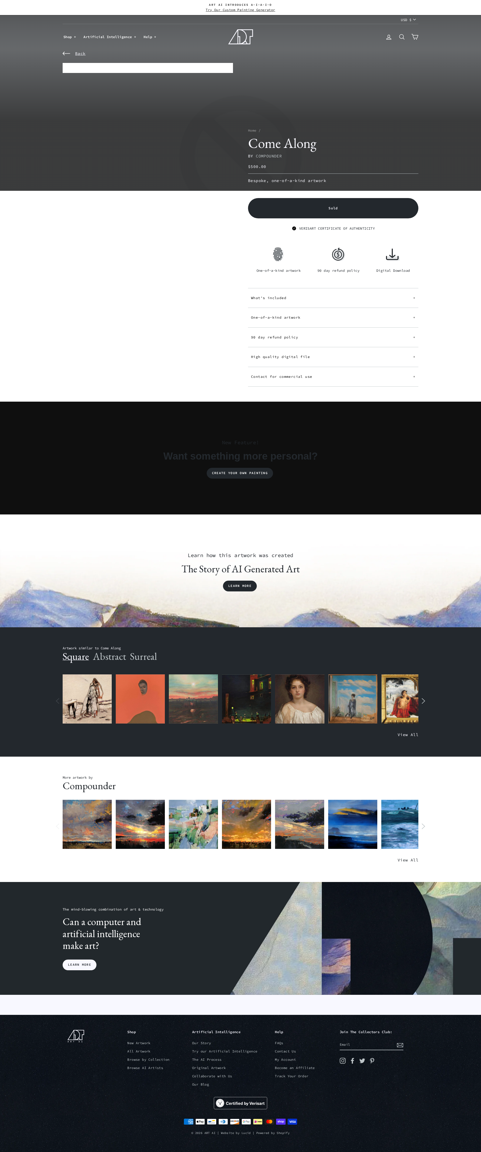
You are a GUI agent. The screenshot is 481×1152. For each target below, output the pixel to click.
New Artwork (138, 1043)
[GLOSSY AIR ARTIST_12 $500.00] (87, 824)
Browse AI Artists (145, 1068)
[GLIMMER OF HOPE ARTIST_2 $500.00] (246, 699)
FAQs (279, 1043)
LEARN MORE (79, 965)
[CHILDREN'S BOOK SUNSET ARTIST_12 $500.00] (193, 699)
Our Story (201, 1043)
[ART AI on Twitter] (362, 1061)
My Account (285, 1059)
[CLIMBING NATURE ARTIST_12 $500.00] (246, 824)
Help (149, 37)
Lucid (246, 1133)
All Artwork (138, 1051)
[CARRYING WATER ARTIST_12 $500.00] (405, 824)
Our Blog (200, 1084)
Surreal (143, 656)
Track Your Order (291, 1076)
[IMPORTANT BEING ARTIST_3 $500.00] (353, 699)
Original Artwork (209, 1068)
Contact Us (285, 1051)
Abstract (109, 656)
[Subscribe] (400, 1045)
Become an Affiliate (295, 1068)
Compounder (269, 155)
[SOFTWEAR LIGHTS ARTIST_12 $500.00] (140, 824)
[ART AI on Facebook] (352, 1061)
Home (252, 130)
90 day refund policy (333, 337)
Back (80, 53)
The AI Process (207, 1059)
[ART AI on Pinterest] (372, 1061)
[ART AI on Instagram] (343, 1061)
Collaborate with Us (212, 1076)
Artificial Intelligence (108, 37)
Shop (68, 37)
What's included (333, 298)
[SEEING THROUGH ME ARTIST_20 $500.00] (299, 699)
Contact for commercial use (333, 376)
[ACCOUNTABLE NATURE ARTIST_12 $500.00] (299, 824)
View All (408, 734)
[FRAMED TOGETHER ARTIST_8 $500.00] (406, 699)
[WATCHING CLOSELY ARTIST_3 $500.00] (140, 699)
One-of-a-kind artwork (333, 317)
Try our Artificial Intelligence (224, 1051)
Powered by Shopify (273, 1133)
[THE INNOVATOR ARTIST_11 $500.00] (87, 699)
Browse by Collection (148, 1059)
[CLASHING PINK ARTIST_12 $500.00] (193, 824)
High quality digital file (333, 357)
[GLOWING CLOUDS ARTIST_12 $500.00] (352, 824)
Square (76, 656)
